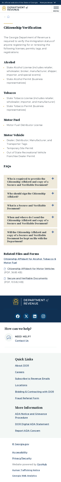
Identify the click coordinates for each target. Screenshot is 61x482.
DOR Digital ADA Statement (32, 424)
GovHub (42, 464)
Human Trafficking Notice (26, 470)
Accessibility (19, 452)
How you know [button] (46, 3)
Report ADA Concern (27, 430)
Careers (19, 372)
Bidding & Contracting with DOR (34, 391)
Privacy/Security (21, 458)
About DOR (22, 365)
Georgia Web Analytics (24, 475)
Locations (21, 385)
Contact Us (22, 340)
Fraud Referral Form (27, 398)
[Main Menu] (55, 8)
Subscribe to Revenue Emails (32, 378)
